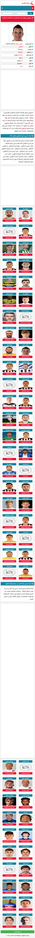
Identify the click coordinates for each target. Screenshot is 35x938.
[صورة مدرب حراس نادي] (9, 771)
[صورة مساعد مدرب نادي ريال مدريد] (25, 771)
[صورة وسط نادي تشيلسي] (25, 856)
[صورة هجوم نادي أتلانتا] (9, 788)
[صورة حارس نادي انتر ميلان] (9, 805)
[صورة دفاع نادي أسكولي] (9, 474)
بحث (30, 13)
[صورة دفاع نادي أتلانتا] (9, 890)
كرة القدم (25, 3)
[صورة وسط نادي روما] (25, 924)
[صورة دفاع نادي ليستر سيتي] (25, 890)
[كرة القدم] (32, 8)
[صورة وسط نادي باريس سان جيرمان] (25, 822)
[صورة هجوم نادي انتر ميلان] (25, 839)
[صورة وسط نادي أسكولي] (9, 303)
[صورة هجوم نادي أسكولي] (25, 218)
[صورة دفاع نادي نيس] (9, 856)
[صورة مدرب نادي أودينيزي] (25, 873)
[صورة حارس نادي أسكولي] (9, 542)
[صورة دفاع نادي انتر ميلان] (9, 822)
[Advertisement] (17, 89)
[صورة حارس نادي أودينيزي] (9, 873)
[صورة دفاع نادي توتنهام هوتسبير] (25, 805)
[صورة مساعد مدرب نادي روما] (9, 907)
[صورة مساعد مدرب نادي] (25, 788)
